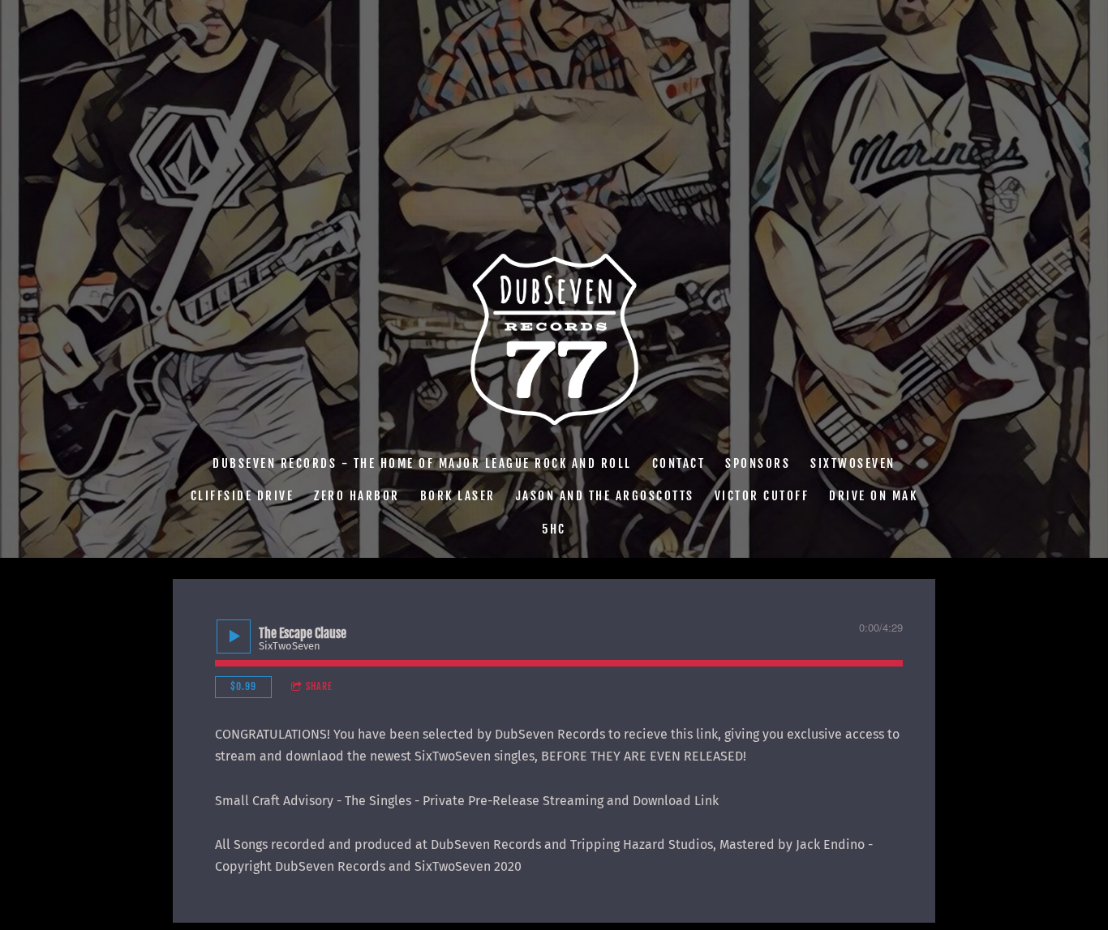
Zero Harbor (357, 496)
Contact (679, 462)
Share (319, 686)
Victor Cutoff (762, 496)
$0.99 (243, 686)
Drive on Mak (873, 496)
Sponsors (757, 462)
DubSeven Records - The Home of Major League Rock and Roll (422, 462)
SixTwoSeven (852, 462)
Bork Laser (458, 496)
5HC (554, 528)
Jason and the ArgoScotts (605, 496)
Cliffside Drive (242, 496)
